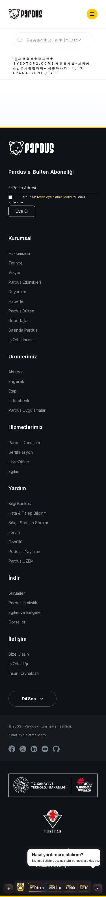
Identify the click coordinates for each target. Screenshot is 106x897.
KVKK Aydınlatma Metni (54, 197)
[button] (92, 14)
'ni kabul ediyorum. (47, 199)
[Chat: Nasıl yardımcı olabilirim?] (97, 888)
